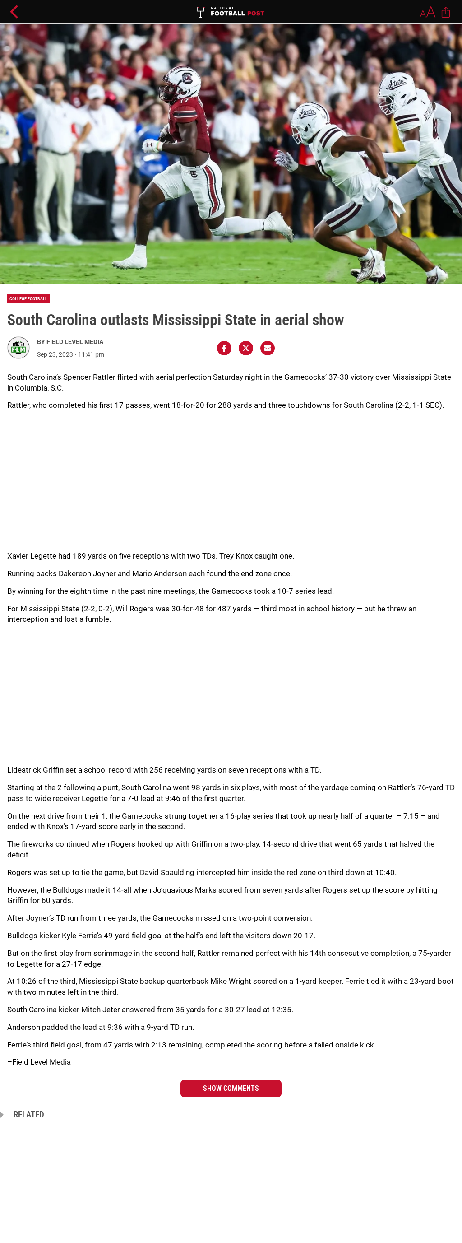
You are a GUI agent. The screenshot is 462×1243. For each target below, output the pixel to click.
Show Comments (231, 1088)
